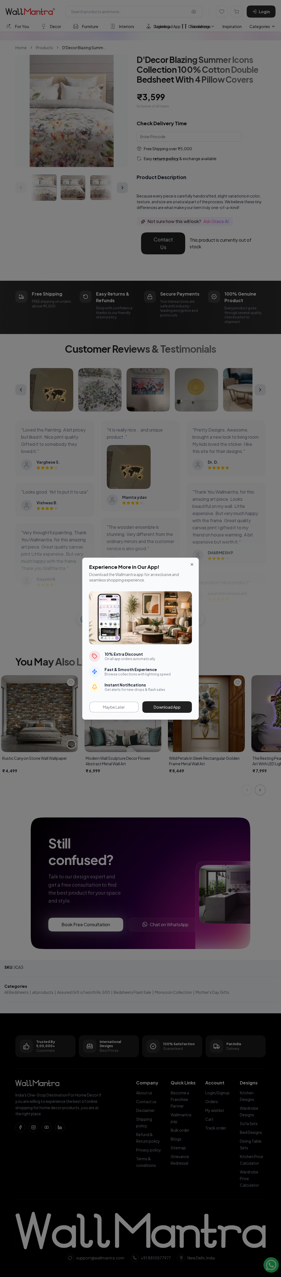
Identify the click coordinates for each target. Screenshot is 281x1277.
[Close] (192, 564)
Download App (167, 707)
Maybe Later (114, 707)
